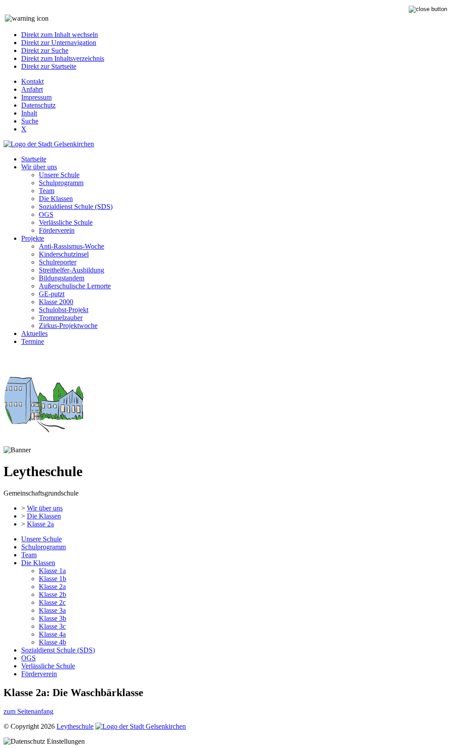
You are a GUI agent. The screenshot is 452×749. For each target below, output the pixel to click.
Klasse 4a (52, 634)
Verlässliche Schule (66, 222)
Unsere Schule (59, 175)
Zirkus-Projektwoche (68, 325)
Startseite (33, 159)
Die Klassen (56, 198)
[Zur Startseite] (49, 442)
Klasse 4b (52, 642)
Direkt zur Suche (44, 50)
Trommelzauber (61, 317)
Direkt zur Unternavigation (58, 42)
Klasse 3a (52, 610)
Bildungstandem (61, 278)
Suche (29, 121)
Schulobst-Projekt (63, 309)
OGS (46, 214)
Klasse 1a (52, 570)
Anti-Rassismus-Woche (71, 246)
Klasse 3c (52, 626)
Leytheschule (75, 726)
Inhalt (29, 113)
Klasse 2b (52, 594)
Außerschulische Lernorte (75, 286)
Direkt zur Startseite (48, 66)
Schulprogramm (61, 182)
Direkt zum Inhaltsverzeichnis (62, 58)
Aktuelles (34, 333)
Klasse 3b (52, 618)
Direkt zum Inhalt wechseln (59, 34)
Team (46, 190)
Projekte (32, 238)
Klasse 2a (40, 524)
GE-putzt (51, 294)
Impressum (36, 97)
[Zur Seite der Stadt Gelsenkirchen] (49, 144)
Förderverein (57, 230)
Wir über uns (39, 167)
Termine (32, 341)
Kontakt (32, 81)
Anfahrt (32, 89)
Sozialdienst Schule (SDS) (76, 206)
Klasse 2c (52, 602)
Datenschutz (38, 105)
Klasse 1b (52, 578)
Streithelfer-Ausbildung (71, 270)
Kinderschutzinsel (64, 254)
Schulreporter (57, 262)
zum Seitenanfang (28, 711)
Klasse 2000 (56, 302)
